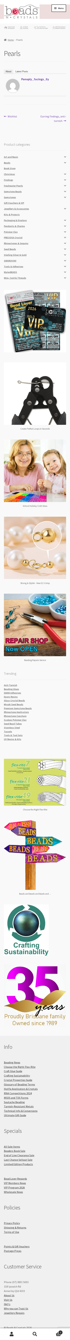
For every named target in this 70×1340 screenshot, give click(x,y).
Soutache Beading (14, 1102)
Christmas (9, 174)
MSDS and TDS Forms (16, 1097)
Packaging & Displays (15, 220)
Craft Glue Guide (13, 1071)
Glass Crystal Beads (14, 700)
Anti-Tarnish (10, 685)
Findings (8, 179)
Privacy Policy (12, 1223)
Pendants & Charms (14, 226)
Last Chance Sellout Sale (18, 1159)
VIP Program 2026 (14, 1187)
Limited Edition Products (18, 1164)
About (8, 71)
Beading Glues (11, 689)
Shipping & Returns (15, 1227)
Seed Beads (10, 249)
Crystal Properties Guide (18, 1080)
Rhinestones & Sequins (16, 243)
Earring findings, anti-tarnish (53, 119)
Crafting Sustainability (17, 1075)
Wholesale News (13, 1192)
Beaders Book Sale (14, 1151)
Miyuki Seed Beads (13, 704)
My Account (11, 1334)
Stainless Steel (12, 727)
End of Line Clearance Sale (19, 1155)
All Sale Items (12, 1146)
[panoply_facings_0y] (13, 86)
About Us (9, 1295)
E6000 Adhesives (12, 692)
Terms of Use (11, 1232)
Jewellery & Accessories (16, 208)
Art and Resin (11, 156)
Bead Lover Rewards (15, 1178)
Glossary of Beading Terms (19, 1084)
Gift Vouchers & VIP (14, 202)
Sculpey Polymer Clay (15, 719)
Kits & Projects (12, 214)
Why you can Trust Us (16, 1308)
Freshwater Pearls (13, 185)
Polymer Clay (11, 231)
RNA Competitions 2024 (18, 1093)
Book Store (9, 168)
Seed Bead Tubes (13, 723)
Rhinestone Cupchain (15, 716)
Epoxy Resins (11, 696)
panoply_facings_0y (35, 79)
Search (35, 1334)
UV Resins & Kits (12, 739)
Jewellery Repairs (14, 1313)
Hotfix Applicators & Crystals (21, 1089)
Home (11, 39)
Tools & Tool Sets (13, 735)
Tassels (8, 731)
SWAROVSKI (10, 260)
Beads (7, 162)
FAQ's (7, 1304)
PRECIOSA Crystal (13, 237)
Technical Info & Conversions (21, 1111)
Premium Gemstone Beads (18, 708)
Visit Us (8, 1299)
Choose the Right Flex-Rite (20, 1067)
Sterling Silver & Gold (15, 254)
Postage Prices (12, 1251)
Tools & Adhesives (13, 266)
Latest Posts (21, 71)
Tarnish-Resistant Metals (19, 1106)
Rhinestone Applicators (16, 712)
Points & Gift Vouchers (17, 1246)
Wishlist (12, 117)
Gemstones (10, 197)
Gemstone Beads (13, 191)
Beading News (12, 1062)
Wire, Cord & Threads (15, 277)
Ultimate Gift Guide (15, 1115)
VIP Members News (15, 1183)
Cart (54, 1331)
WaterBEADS (10, 272)
